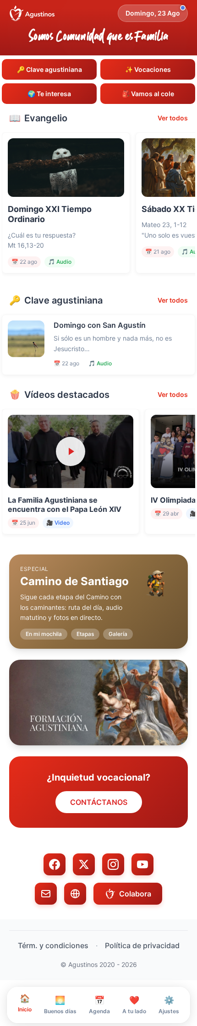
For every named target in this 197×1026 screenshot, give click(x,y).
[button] (98, 594)
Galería (118, 633)
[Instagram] (113, 864)
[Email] (46, 894)
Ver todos (173, 118)
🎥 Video (58, 522)
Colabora (135, 893)
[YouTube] (142, 864)
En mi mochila (44, 633)
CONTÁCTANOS (98, 802)
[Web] (75, 894)
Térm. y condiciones (53, 945)
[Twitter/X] (84, 864)
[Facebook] (55, 864)
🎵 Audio (59, 261)
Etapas (85, 633)
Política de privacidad (142, 945)
